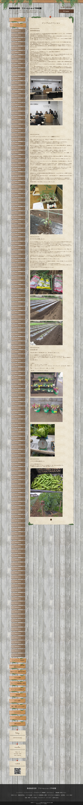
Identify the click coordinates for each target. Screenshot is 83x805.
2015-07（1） (18, 603)
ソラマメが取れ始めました (37, 461)
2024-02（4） (18, 156)
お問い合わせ (17, 723)
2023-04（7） (18, 199)
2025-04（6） (18, 100)
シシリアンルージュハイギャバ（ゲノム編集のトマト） (45, 136)
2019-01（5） (18, 421)
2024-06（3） (18, 139)
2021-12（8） (18, 269)
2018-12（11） (18, 425)
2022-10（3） (18, 225)
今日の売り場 (33, 349)
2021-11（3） (18, 273)
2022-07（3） (18, 238)
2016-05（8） (18, 559)
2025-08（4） (18, 82)
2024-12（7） (18, 113)
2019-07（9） (18, 395)
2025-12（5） (18, 65)
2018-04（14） (18, 460)
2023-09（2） (18, 178)
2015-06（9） (18, 607)
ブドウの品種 (17, 677)
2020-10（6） (18, 330)
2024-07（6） (18, 134)
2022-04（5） (18, 251)
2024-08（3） (18, 130)
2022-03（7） (18, 256)
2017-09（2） (18, 490)
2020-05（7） (18, 351)
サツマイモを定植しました (37, 239)
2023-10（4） (18, 173)
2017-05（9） (18, 507)
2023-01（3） (18, 212)
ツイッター (18, 717)
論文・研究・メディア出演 (18, 706)
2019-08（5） (18, 390)
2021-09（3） (18, 282)
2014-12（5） (18, 633)
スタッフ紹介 (17, 700)
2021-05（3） (18, 299)
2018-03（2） (18, 464)
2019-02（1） (18, 416)
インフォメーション (18, 25)
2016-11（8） (18, 533)
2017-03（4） (18, 516)
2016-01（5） (18, 577)
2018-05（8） (18, 455)
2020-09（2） (18, 334)
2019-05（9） (18, 403)
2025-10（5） (18, 74)
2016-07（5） (18, 551)
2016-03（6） (18, 568)
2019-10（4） (18, 382)
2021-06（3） (18, 295)
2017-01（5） (18, 525)
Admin (45, 803)
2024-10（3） (18, 121)
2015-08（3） (18, 598)
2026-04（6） (18, 48)
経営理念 (18, 694)
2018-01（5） (18, 473)
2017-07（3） (18, 499)
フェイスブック (17, 712)
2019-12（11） (18, 373)
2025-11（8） (18, 69)
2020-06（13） (18, 347)
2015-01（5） (18, 629)
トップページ (17, 19)
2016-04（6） (18, 564)
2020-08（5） (18, 338)
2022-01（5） (18, 264)
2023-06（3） (18, 191)
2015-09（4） (18, 594)
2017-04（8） (18, 512)
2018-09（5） (18, 438)
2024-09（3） (18, 126)
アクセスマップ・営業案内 (18, 660)
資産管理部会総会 (35, 30)
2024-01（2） (18, 160)
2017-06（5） (18, 503)
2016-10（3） (18, 538)
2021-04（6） (18, 303)
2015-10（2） (18, 590)
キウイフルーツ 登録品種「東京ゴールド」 (17, 666)
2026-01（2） (18, 61)
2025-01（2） (18, 108)
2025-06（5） (18, 91)
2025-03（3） (18, 104)
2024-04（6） (18, 147)
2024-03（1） (18, 152)
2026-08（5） (18, 30)
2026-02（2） (18, 56)
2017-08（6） (18, 494)
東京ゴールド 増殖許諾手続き (18, 671)
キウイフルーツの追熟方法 (17, 689)
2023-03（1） (18, 204)
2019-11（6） (18, 377)
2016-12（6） (18, 529)
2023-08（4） (18, 182)
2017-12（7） (18, 477)
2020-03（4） (18, 360)
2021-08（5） (18, 286)
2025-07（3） (18, 87)
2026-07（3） (18, 35)
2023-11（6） (18, 169)
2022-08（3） (18, 234)
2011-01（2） (18, 655)
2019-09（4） (18, 386)
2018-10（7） (18, 434)
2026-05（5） (18, 43)
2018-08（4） (18, 442)
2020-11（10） (18, 325)
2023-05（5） (18, 195)
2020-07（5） (18, 343)
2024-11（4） (18, 117)
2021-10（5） (18, 277)
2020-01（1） (18, 369)
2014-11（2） (18, 637)
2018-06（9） (18, 451)
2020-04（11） (18, 356)
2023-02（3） (18, 208)
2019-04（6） (18, 408)
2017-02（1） (18, 520)
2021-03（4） (18, 308)
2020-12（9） (18, 321)
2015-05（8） (18, 611)
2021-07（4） (18, 290)
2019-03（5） (18, 412)
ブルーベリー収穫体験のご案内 (18, 683)
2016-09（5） (18, 542)
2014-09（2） (18, 642)
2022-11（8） (18, 221)
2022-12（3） (18, 217)
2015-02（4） (18, 624)
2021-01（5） (18, 316)
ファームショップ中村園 (38, 802)
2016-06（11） (18, 555)
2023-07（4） (18, 186)
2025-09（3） (18, 78)
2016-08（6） (18, 546)
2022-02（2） (18, 260)
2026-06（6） (18, 39)
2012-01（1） (18, 650)
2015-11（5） (18, 585)
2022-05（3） (18, 247)
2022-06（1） (18, 243)
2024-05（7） (18, 143)
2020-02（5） (18, 364)
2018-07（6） (18, 447)
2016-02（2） (18, 572)
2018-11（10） (18, 429)
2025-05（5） (18, 95)
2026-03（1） (18, 52)
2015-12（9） (18, 581)
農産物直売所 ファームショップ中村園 (41, 788)
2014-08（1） (18, 646)
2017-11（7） (18, 481)
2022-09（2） (18, 230)
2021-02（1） (18, 312)
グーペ (42, 803)
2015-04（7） (18, 616)
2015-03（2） (18, 620)
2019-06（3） (18, 399)
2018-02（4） (18, 468)
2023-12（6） (18, 165)
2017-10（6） (18, 486)
